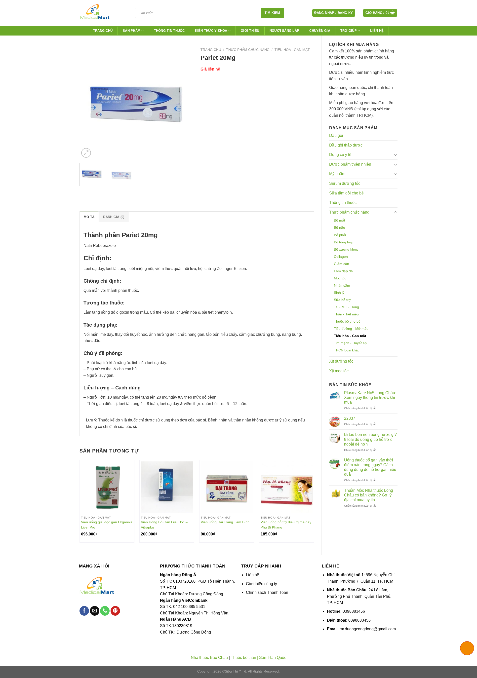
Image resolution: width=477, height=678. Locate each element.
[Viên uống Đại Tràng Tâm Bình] (227, 487)
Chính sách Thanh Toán (267, 592)
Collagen (341, 257)
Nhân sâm (342, 285)
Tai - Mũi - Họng (346, 307)
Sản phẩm (131, 31)
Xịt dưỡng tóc (341, 361)
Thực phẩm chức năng (349, 212)
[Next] (184, 102)
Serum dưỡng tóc (344, 183)
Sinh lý (339, 293)
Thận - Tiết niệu (346, 314)
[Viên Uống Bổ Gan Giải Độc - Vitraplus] (167, 487)
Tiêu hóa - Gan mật (350, 336)
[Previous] (87, 102)
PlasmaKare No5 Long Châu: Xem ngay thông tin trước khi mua (370, 397)
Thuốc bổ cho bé (347, 321)
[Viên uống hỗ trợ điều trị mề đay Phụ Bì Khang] (287, 487)
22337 (349, 418)
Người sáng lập (284, 31)
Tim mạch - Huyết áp (350, 343)
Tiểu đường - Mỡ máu (351, 329)
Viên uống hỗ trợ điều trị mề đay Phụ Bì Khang (286, 524)
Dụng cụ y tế (340, 154)
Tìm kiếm (272, 13)
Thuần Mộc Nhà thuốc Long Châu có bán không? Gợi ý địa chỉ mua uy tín (368, 495)
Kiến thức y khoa (211, 31)
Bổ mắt (339, 220)
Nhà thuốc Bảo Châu (209, 657)
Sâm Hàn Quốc (272, 657)
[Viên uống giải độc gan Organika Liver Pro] (107, 487)
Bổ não (339, 227)
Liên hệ (377, 31)
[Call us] (105, 611)
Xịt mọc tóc (339, 371)
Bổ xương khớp (346, 249)
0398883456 (354, 611)
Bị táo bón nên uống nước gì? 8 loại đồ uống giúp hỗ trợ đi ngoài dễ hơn (370, 439)
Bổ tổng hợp (343, 242)
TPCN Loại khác (346, 350)
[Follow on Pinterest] (115, 611)
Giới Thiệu (250, 31)
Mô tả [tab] (89, 217)
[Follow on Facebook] (84, 611)
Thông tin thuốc (169, 31)
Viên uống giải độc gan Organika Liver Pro (106, 524)
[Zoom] (86, 153)
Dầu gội (336, 135)
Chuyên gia (319, 31)
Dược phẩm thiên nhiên (350, 164)
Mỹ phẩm (337, 174)
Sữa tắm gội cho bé (346, 193)
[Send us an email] (94, 611)
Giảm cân (341, 264)
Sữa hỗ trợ (342, 300)
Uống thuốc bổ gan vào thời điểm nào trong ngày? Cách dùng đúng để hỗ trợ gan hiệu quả (370, 467)
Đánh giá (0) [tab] (113, 217)
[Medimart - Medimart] (103, 13)
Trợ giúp (348, 31)
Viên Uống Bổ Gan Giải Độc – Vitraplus (164, 524)
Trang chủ (103, 31)
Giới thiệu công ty (261, 584)
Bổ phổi (340, 235)
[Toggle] (396, 155)
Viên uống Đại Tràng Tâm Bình (225, 522)
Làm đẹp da (343, 271)
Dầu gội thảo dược (345, 145)
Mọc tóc (340, 278)
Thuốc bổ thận (243, 657)
